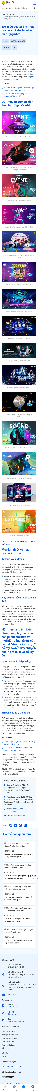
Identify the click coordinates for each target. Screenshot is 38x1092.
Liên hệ (4, 1057)
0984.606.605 (18, 809)
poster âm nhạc (15, 757)
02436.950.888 (10, 811)
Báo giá (33, 1090)
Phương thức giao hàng (9, 1038)
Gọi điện (23, 1090)
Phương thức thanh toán (10, 1035)
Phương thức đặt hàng (9, 1031)
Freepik (7, 544)
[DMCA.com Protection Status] (8, 1077)
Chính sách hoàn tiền (8, 1045)
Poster (12, 14)
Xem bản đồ (12, 995)
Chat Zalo (5, 1090)
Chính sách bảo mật (8, 1041)
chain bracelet (11, 652)
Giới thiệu (5, 1053)
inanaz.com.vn (19, 816)
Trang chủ (5, 14)
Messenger (14, 1090)
